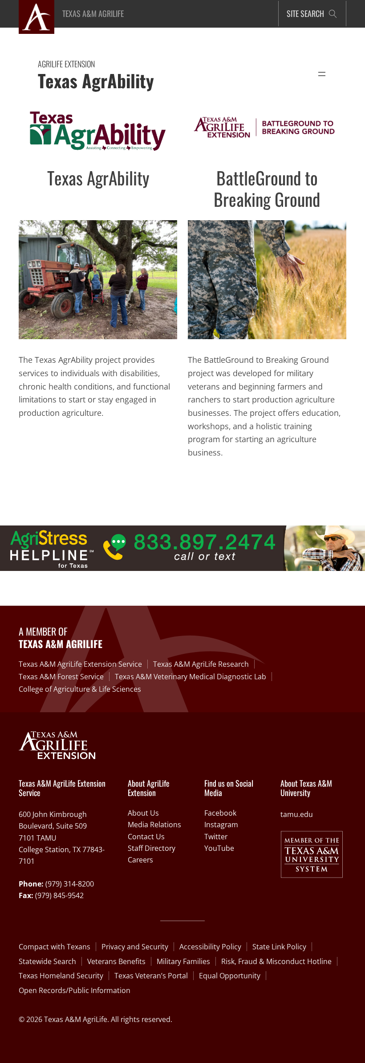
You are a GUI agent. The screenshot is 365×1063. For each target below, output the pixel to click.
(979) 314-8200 (69, 884)
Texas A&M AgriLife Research (201, 664)
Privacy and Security (134, 947)
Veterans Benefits (116, 961)
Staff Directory (151, 848)
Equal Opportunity (229, 976)
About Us (143, 813)
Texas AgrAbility (96, 80)
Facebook (220, 813)
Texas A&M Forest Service (61, 676)
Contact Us (146, 836)
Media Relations (154, 824)
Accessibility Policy (210, 947)
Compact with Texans (54, 947)
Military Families (183, 961)
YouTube (219, 848)
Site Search (305, 13)
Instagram (221, 824)
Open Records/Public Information (74, 990)
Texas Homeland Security (61, 976)
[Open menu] (321, 74)
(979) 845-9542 (59, 895)
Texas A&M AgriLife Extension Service (80, 664)
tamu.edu (296, 814)
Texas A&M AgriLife (93, 13)
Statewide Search (47, 961)
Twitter (215, 836)
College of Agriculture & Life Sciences (80, 689)
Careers (140, 860)
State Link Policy (279, 947)
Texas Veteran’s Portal (151, 976)
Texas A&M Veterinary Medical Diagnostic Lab (190, 676)
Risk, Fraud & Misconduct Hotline (276, 961)
